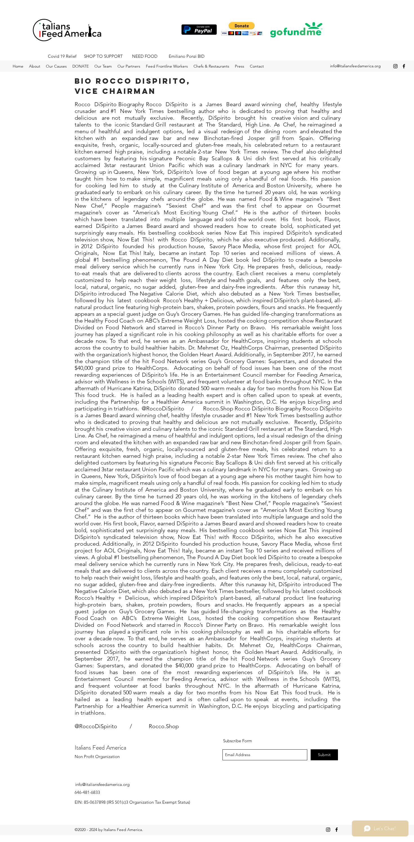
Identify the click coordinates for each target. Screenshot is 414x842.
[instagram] (395, 66)
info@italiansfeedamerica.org (355, 65)
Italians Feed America (100, 747)
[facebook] (404, 66)
